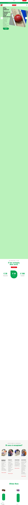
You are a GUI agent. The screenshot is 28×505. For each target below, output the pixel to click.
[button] (27, 5)
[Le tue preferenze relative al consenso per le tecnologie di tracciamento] (1, 503)
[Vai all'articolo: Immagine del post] (18, 18)
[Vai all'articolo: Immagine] (3, 490)
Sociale (3, 497)
